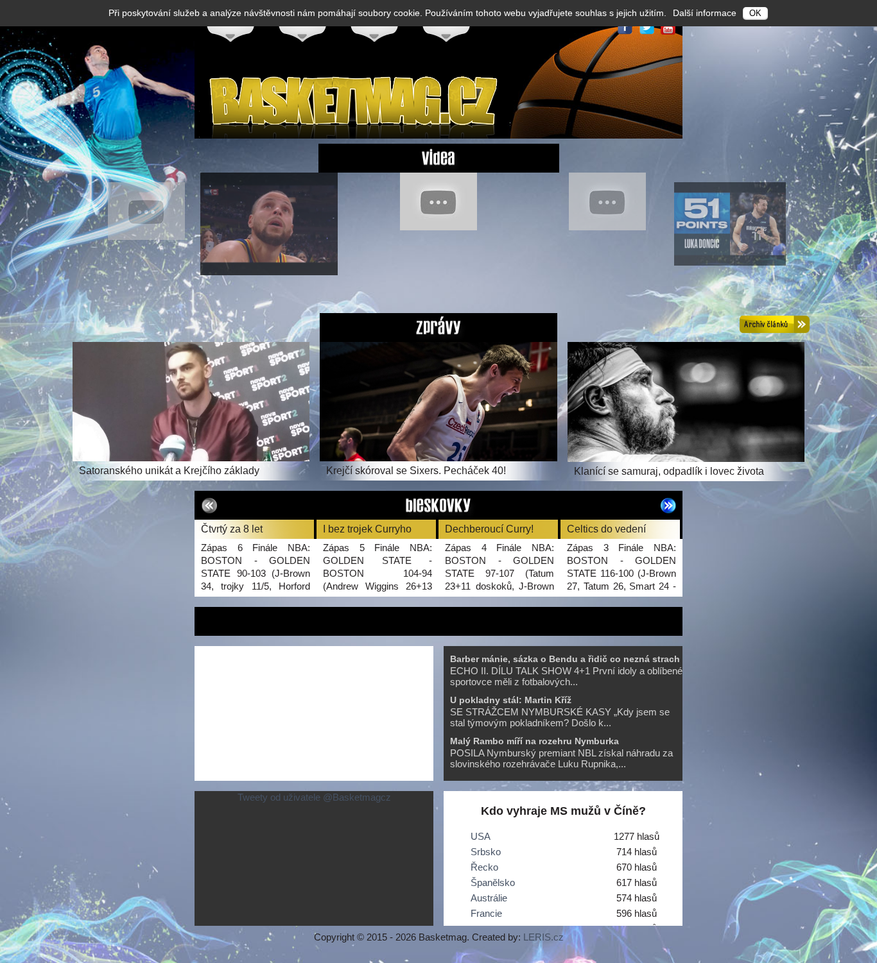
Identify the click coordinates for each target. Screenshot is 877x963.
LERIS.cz (543, 937)
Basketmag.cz (354, 105)
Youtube (668, 27)
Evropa (302, 26)
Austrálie (489, 897)
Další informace (704, 13)
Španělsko (493, 882)
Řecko (484, 867)
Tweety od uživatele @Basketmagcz (314, 797)
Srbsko (486, 851)
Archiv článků (775, 324)
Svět (446, 26)
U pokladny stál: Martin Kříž (510, 700)
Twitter (646, 27)
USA (481, 836)
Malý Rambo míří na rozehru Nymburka (534, 741)
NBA (374, 26)
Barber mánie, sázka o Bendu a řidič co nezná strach (565, 659)
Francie (486, 913)
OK (755, 13)
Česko (230, 26)
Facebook (624, 27)
